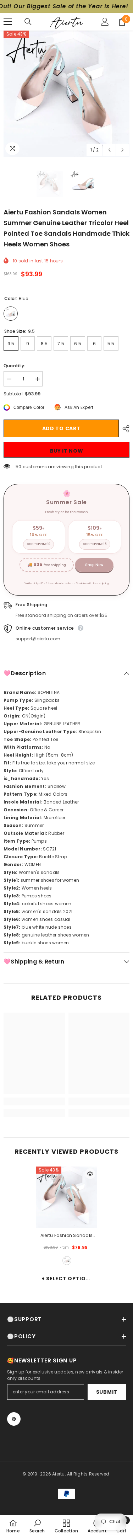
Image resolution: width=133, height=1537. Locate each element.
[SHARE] (124, 428)
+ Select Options (67, 1278)
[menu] (8, 21)
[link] (34, 1101)
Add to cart (61, 428)
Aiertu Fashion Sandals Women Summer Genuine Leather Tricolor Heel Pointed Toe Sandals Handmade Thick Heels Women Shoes (66, 1235)
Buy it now (66, 450)
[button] (109, 150)
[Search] (28, 21)
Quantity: (14, 366)
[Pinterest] (14, 1419)
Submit (106, 1391)
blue (66, 1260)
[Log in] (105, 22)
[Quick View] (90, 1173)
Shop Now (94, 564)
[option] (66, 94)
